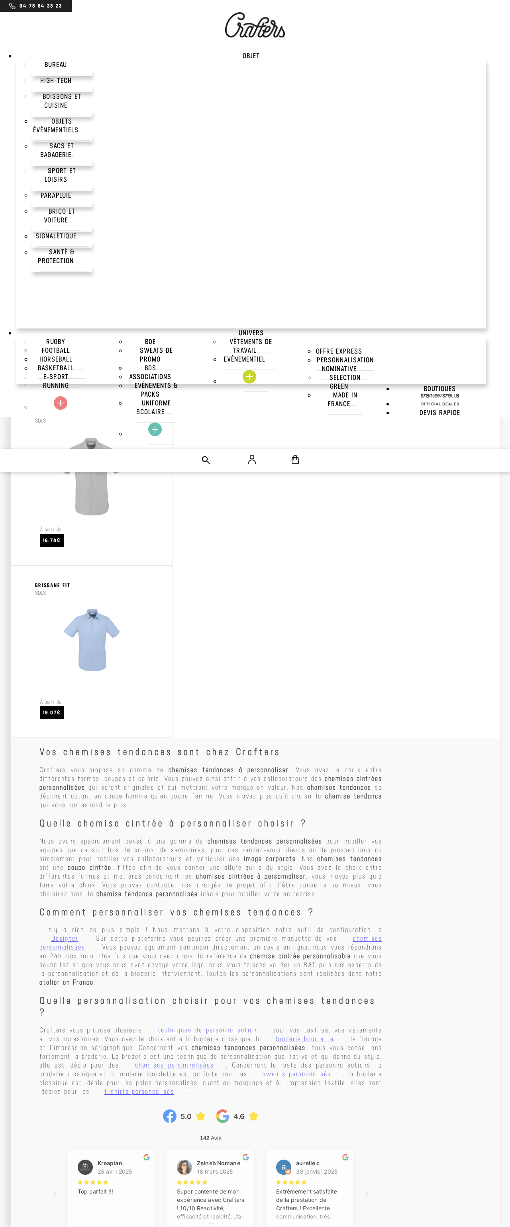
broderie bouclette (305, 1038)
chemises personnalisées (174, 1065)
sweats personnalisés (297, 1074)
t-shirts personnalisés (139, 1091)
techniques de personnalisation (207, 1030)
